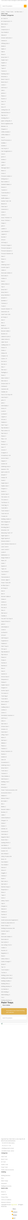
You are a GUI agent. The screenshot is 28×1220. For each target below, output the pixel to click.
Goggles (3, 873)
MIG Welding (4, 992)
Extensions (4, 831)
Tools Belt (4, 508)
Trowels (3, 516)
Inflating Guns (5, 43)
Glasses (3, 35)
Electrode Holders (6, 273)
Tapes (3, 68)
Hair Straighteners (6, 151)
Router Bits (4, 840)
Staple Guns (4, 483)
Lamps (3, 162)
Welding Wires (5, 983)
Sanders (3, 757)
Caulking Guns (4, 345)
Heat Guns (4, 732)
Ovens (3, 173)
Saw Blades (4, 845)
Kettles (3, 159)
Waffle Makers (5, 198)
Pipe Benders (4, 427)
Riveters (3, 444)
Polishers (3, 748)
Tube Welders (5, 776)
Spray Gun (4, 289)
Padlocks (3, 422)
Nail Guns (3, 740)
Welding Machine (5, 986)
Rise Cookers (4, 181)
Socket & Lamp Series (7, 922)
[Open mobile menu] (1, 2)
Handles (3, 392)
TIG (2, 997)
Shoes (2, 54)
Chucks (3, 826)
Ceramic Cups (4, 267)
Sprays (3, 964)
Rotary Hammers (5, 751)
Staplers (3, 62)
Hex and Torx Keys (6, 618)
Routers (3, 98)
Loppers (3, 234)
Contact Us (4, 1194)
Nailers (3, 49)
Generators (4, 311)
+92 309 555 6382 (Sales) (8, 1143)
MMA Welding (4, 994)
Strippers (3, 488)
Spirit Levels (4, 472)
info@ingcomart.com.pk (8, 1148)
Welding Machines (6, 1000)
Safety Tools (4, 900)
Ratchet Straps (5, 887)
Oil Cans (3, 419)
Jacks (2, 226)
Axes (2, 320)
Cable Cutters (4, 339)
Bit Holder (4, 801)
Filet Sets (3, 369)
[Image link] (14, 1080)
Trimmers (3, 195)
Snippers (3, 461)
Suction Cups (4, 494)
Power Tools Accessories (8, 790)
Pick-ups (3, 649)
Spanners (3, 469)
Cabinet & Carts (5, 336)
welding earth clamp (6, 978)
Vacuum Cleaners (5, 309)
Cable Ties (4, 342)
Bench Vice (4, 82)
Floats (2, 375)
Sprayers (3, 298)
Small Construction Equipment (9, 920)
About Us (3, 1191)
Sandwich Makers (5, 184)
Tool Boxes (4, 502)
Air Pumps (4, 317)
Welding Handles (5, 981)
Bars (2, 322)
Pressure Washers (6, 253)
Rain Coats (4, 881)
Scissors (3, 450)
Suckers (3, 491)
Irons (2, 154)
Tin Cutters (4, 499)
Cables (3, 815)
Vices (2, 104)
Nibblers (3, 743)
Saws (2, 101)
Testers (3, 71)
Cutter (3, 212)
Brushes (3, 333)
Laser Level (4, 546)
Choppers (3, 129)
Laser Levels (4, 549)
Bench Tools (4, 79)
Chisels (3, 347)
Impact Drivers (5, 621)
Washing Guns (5, 74)
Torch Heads (4, 969)
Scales (3, 563)
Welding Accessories (6, 928)
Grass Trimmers (5, 217)
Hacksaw (3, 386)
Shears (3, 259)
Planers (3, 96)
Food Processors (5, 140)
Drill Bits (3, 828)
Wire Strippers (5, 522)
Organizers (4, 640)
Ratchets (3, 665)
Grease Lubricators (6, 38)
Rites (2, 668)
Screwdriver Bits (5, 848)
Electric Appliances (6, 123)
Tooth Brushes (5, 192)
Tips (2, 286)
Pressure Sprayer (6, 248)
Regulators (4, 953)
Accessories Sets (5, 793)
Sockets (3, 463)
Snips (2, 262)
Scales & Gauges (5, 961)
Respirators (4, 889)
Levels (3, 411)
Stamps (3, 477)
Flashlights (4, 372)
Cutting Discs (4, 109)
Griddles (3, 143)
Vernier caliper (5, 580)
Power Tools (9, 11)
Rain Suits (3, 884)
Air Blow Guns (18, 11)
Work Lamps (4, 524)
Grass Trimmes (5, 220)
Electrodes (4, 275)
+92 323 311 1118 (6, 1145)
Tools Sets (4, 513)
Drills (2, 90)
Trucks (3, 306)
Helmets (3, 40)
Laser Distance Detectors (8, 544)
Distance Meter (5, 541)
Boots (2, 27)
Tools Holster (5, 510)
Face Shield (4, 862)
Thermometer (5, 577)
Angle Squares (5, 538)
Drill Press (4, 87)
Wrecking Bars (5, 527)
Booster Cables (5, 331)
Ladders (3, 228)
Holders (3, 278)
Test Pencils (4, 571)
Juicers (3, 156)
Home (3, 11)
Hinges (3, 223)
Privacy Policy (4, 1197)
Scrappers (4, 452)
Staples (3, 65)
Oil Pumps (4, 242)
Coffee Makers (5, 134)
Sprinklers (3, 300)
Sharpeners (4, 679)
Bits (2, 804)
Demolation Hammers (7, 715)
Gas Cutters (4, 942)
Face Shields (4, 32)
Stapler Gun (4, 60)
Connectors (4, 209)
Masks (3, 46)
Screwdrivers (4, 455)
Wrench (3, 784)
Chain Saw (3, 206)
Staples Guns (4, 486)
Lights (2, 165)
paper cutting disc (6, 121)
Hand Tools (4, 314)
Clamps (3, 353)
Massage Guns (5, 168)
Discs (2, 107)
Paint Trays (4, 425)
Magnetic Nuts (5, 837)
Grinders (3, 145)
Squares (3, 566)
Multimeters (4, 555)
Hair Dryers (4, 148)
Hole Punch (4, 397)
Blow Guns (4, 24)
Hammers (4, 389)
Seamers (3, 674)
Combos (3, 710)
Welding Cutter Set (6, 975)
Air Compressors (5, 21)
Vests (2, 898)
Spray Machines (5, 295)
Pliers (2, 439)
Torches (3, 972)
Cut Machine (4, 989)
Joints (2, 403)
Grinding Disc (4, 118)
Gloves (3, 870)
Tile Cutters (4, 497)
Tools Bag (4, 505)
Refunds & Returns (6, 1202)
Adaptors (3, 795)
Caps (2, 903)
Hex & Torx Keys (5, 394)
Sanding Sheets (5, 842)
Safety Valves (4, 284)
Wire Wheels (4, 853)
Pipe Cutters (4, 430)
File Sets (3, 364)
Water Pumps (5, 925)
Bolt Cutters (4, 328)
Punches (3, 663)
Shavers (3, 187)
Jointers (3, 93)
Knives (3, 408)
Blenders (3, 126)
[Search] (25, 6)
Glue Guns (4, 380)
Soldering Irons (5, 264)
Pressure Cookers (6, 176)
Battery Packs (5, 798)
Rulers (3, 560)
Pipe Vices (4, 433)
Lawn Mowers (5, 231)
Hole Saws (4, 834)
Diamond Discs (5, 112)
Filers (2, 367)
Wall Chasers (4, 779)
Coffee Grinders (5, 132)
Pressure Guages (6, 245)
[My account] (27, 2)
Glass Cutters (4, 378)
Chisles (3, 350)
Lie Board (3, 414)
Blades (3, 325)
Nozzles (3, 237)
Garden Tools (4, 201)
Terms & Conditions (6, 1199)
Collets (3, 270)
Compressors (4, 29)
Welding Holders (5, 519)
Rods (2, 281)
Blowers (3, 203)
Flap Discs (4, 115)
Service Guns (4, 458)
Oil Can (3, 239)
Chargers (3, 820)
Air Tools (3, 18)
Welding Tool (4, 781)
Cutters (3, 85)
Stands (3, 480)
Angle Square (4, 535)
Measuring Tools (5, 533)
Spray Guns (4, 57)
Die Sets (3, 361)
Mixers (3, 170)
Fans (2, 137)
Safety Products (5, 856)
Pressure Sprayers (6, 250)
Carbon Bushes (5, 817)
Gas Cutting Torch (6, 945)
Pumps (3, 441)
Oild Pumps (4, 638)
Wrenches (4, 76)
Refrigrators (4, 179)
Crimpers (3, 356)
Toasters (3, 190)
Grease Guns (4, 383)
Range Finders (5, 557)
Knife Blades (4, 405)
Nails (2, 51)
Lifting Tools (4, 734)
